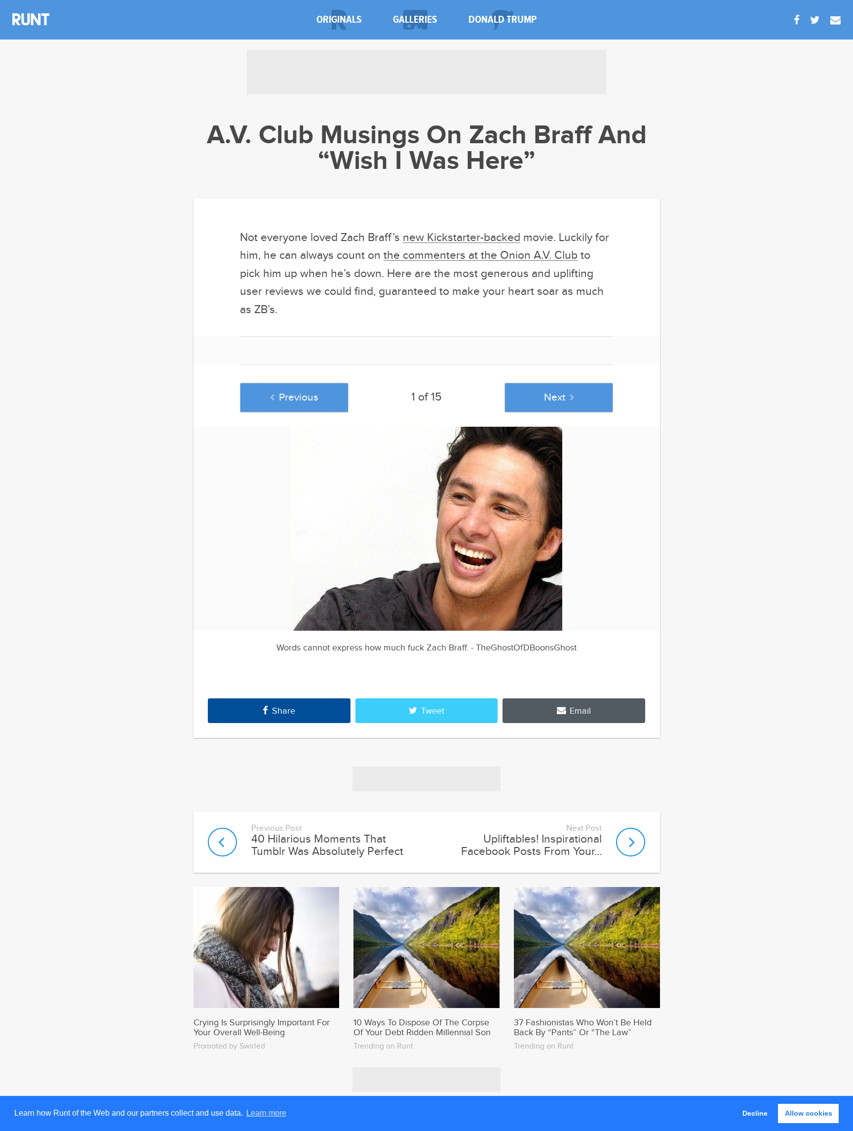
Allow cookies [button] (808, 1113)
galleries (415, 19)
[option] (427, 529)
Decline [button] (755, 1113)
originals (339, 19)
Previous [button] (298, 397)
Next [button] (554, 397)
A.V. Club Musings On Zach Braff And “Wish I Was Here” (427, 148)
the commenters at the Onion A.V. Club (481, 255)
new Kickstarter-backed (461, 237)
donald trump (502, 19)
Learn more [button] (266, 1113)
